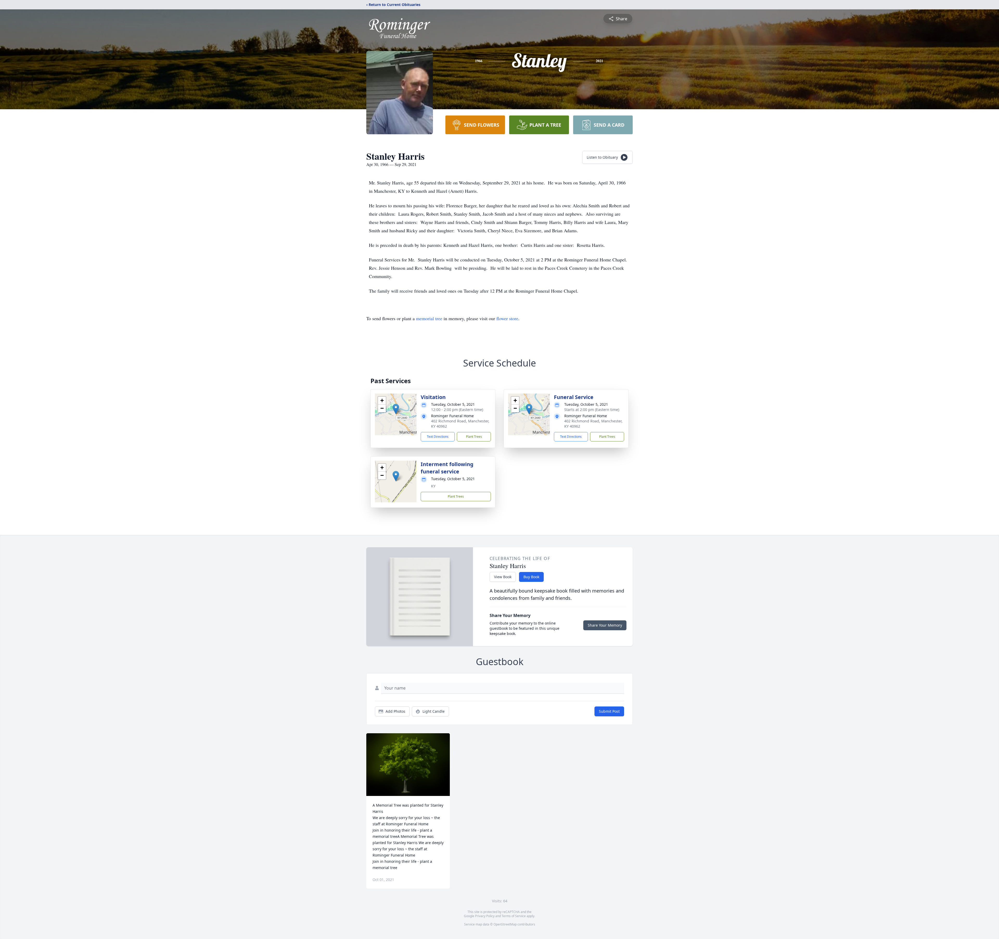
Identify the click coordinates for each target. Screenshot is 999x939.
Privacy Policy (485, 916)
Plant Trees (474, 436)
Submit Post (609, 711)
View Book (502, 576)
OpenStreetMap (505, 924)
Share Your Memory (605, 625)
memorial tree (429, 318)
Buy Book (531, 576)
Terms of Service (514, 916)
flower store (507, 318)
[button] (396, 409)
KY (433, 486)
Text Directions (438, 436)
